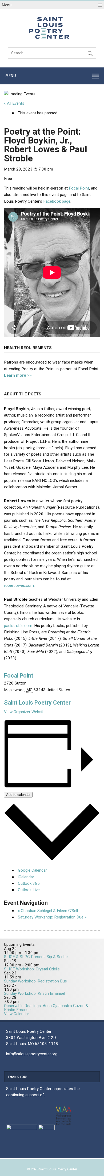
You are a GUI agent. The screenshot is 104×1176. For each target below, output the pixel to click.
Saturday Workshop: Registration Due (52, 917)
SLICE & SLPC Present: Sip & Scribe (36, 956)
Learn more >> (17, 375)
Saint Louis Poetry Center (37, 702)
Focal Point (79, 188)
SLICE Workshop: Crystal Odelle (32, 969)
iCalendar (26, 877)
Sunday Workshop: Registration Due (35, 981)
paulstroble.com (18, 625)
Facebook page (56, 201)
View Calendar (16, 1013)
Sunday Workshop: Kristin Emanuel (34, 993)
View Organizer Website (25, 711)
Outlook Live (29, 889)
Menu (6, 5)
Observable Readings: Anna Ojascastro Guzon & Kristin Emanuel (46, 1007)
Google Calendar (32, 870)
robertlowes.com (19, 585)
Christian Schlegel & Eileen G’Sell (48, 910)
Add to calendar (18, 795)
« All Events (14, 103)
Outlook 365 (29, 883)
